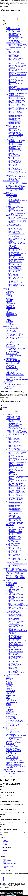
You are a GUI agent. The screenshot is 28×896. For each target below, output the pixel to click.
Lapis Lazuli (10, 305)
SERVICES (6, 383)
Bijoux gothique (15, 266)
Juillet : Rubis (14, 235)
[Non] (15, 895)
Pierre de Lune (11, 315)
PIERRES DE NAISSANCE (11, 359)
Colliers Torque (15, 133)
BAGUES (9, 50)
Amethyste (10, 292)
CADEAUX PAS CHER (12, 206)
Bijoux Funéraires (15, 262)
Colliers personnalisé (14, 188)
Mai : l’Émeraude (12, 368)
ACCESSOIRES (7, 27)
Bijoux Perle (13, 165)
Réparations (10, 386)
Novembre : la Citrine (13, 377)
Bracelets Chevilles (16, 96)
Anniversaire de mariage (18, 200)
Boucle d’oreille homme (17, 65)
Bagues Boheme (14, 57)
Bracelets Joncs (15, 103)
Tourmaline (10, 324)
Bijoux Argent (14, 158)
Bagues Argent (14, 54)
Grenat (8, 298)
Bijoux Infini (13, 278)
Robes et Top (14, 36)
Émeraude (9, 296)
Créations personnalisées (15, 384)
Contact (5, 859)
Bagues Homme (14, 52)
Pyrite (8, 316)
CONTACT (6, 387)
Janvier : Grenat (15, 227)
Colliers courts (15, 129)
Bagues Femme (14, 51)
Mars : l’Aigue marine (13, 363)
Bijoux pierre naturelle (18, 176)
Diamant (9, 295)
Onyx (8, 309)
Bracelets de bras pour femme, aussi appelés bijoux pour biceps (18, 110)
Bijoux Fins (10, 356)
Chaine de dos (14, 119)
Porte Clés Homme (15, 30)
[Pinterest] (3, 880)
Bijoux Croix (13, 276)
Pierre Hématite (12, 299)
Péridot (9, 312)
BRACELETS (10, 94)
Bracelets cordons (16, 104)
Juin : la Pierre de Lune (14, 369)
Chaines (5, 843)
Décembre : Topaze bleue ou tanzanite (18, 244)
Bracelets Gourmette (17, 105)
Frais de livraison (8, 866)
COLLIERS (9, 125)
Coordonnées (7, 860)
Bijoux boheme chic (16, 264)
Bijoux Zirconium (15, 171)
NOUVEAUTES (7, 382)
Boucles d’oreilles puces (18, 89)
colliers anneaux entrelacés (15, 350)
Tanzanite (9, 322)
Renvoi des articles (8, 864)
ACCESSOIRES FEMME (13, 31)
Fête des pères (14, 203)
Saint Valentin (14, 199)
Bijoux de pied (14, 252)
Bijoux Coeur (14, 287)
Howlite (9, 301)
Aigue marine (10, 291)
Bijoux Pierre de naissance (15, 255)
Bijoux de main (14, 248)
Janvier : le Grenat (13, 361)
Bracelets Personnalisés (15, 186)
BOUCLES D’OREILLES (13, 62)
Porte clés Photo (15, 143)
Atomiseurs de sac (16, 37)
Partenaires (6, 867)
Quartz (8, 317)
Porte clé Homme (15, 146)
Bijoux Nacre (14, 168)
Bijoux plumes (14, 274)
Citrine (8, 294)
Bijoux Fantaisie (15, 167)
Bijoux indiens (14, 267)
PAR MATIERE (10, 157)
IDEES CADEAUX (8, 193)
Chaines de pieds (15, 122)
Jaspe (8, 302)
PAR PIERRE (10, 175)
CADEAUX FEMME (11, 195)
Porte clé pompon (15, 142)
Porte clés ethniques (17, 140)
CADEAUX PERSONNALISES (14, 216)
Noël (11, 204)
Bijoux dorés (11, 345)
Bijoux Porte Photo (16, 257)
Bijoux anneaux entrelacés (14, 280)
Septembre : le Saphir (14, 373)
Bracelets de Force (16, 100)
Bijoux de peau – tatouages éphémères (17, 40)
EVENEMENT (10, 197)
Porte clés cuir (15, 150)
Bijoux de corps (15, 250)
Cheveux (5, 853)
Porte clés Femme (15, 144)
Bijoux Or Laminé (15, 163)
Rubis (8, 319)
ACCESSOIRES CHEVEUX (14, 43)
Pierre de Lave (11, 313)
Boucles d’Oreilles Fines (18, 93)
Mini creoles (13, 86)
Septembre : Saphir (16, 238)
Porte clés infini (15, 151)
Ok (13, 895)
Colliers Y (13, 128)
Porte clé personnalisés (18, 221)
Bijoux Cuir (13, 164)
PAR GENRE (10, 153)
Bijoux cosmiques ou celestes (17, 337)
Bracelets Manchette (17, 101)
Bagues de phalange (16, 58)
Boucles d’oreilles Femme (18, 63)
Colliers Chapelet (16, 136)
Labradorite (10, 303)
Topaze (8, 323)
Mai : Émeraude (14, 232)
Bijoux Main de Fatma (16, 285)
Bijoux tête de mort (16, 277)
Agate (8, 289)
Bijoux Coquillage (15, 283)
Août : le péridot (12, 372)
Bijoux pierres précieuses (14, 179)
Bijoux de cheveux (15, 249)
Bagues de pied (14, 59)
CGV (4, 862)
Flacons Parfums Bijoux (18, 253)
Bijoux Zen (13, 271)
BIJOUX (5, 48)
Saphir (8, 320)
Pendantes (13, 87)
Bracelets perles (15, 97)
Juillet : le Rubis (12, 370)
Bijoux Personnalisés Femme (16, 182)
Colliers (5, 844)
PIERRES (6, 288)
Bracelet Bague (15, 107)
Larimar (9, 306)
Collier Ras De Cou (16, 126)
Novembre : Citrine (16, 242)
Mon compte (7, 389)
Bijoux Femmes (14, 154)
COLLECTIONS (10, 246)
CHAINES (9, 114)
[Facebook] (3, 877)
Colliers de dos (15, 130)
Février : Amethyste (16, 228)
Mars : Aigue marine (16, 229)
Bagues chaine (14, 61)
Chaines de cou (14, 118)
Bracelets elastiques (17, 98)
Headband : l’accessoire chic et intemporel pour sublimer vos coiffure (18, 46)
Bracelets (5, 841)
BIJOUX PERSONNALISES (11, 181)
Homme (5, 852)
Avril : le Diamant (12, 366)
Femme (5, 850)
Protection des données (9, 863)
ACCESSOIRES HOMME (13, 29)
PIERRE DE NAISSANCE (13, 225)
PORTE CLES (10, 139)
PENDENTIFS (10, 137)
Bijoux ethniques (15, 269)
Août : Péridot (14, 236)
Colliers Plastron (16, 135)
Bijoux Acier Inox (15, 160)
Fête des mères (14, 202)
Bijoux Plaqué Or (15, 161)
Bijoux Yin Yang (14, 284)
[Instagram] (3, 879)
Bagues (5, 840)
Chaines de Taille (15, 123)
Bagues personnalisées (14, 185)
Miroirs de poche (15, 34)
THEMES (9, 273)
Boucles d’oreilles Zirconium (16, 81)
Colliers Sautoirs (15, 132)
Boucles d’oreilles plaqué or (16, 70)
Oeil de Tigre (10, 308)
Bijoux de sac (14, 38)
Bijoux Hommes (14, 156)
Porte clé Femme (15, 33)
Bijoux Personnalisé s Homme (16, 183)
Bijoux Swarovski (15, 170)
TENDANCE (9, 263)
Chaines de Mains (15, 121)
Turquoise (10, 365)
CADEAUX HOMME (12, 196)
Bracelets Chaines (16, 112)
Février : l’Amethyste (13, 362)
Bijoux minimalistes (16, 270)
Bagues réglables (15, 55)
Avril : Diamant (14, 231)
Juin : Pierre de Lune (16, 234)
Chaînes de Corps (15, 116)
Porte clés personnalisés (14, 148)
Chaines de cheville (16, 115)
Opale (8, 310)
